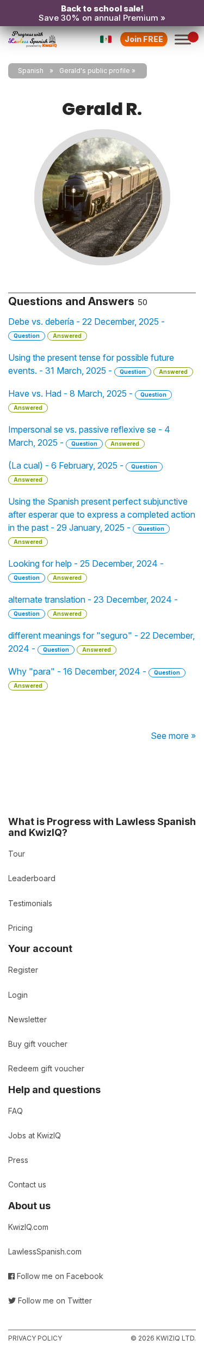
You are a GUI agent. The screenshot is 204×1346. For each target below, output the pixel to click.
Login (18, 994)
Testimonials (30, 903)
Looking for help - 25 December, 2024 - (86, 569)
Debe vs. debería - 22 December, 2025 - (86, 327)
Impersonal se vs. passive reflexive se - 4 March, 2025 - (89, 436)
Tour (16, 853)
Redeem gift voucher (46, 1068)
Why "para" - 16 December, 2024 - (94, 677)
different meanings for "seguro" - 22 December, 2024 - (101, 642)
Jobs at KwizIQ (34, 1135)
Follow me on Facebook (59, 1276)
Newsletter (27, 1019)
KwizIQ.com (28, 1227)
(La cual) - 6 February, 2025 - (82, 471)
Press (18, 1160)
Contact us (27, 1184)
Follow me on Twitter (54, 1300)
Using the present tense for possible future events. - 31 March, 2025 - (98, 364)
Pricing (20, 927)
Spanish (31, 70)
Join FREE (144, 39)
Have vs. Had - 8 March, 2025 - (87, 399)
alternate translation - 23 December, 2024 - (93, 605)
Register (23, 969)
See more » (173, 735)
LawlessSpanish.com (45, 1251)
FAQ (15, 1110)
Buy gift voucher (37, 1043)
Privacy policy (35, 1338)
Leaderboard (31, 878)
